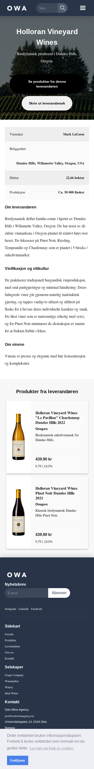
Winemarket (12, 681)
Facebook (36, 609)
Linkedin (24, 609)
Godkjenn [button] (17, 760)
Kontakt (9, 658)
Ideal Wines (11, 693)
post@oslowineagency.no (19, 716)
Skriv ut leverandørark (47, 103)
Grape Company (14, 675)
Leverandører (12, 646)
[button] (82, 8)
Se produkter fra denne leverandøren (47, 84)
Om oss (9, 652)
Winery (9, 687)
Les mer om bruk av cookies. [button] (52, 747)
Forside (9, 634)
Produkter (10, 640)
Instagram (10, 609)
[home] (16, 8)
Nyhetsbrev (15, 584)
